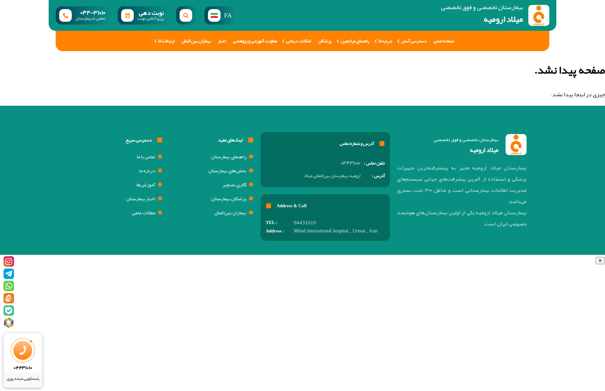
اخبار (222, 41)
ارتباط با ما (166, 41)
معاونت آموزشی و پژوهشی (255, 41)
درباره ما (385, 41)
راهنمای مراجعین (355, 41)
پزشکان (325, 41)
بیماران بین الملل (196, 41)
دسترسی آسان (413, 41)
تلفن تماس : (374, 163)
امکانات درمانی (298, 41)
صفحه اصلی (443, 41)
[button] (186, 15)
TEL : (271, 222)
